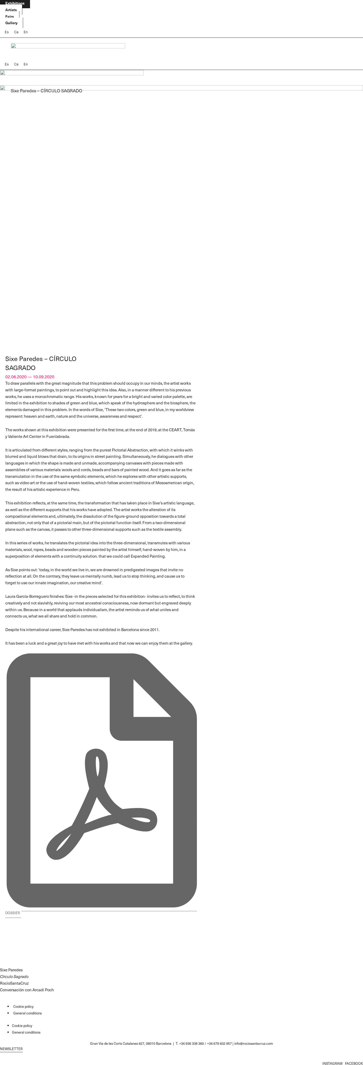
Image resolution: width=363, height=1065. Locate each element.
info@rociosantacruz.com (253, 1043)
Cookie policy (23, 1006)
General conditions (27, 1013)
